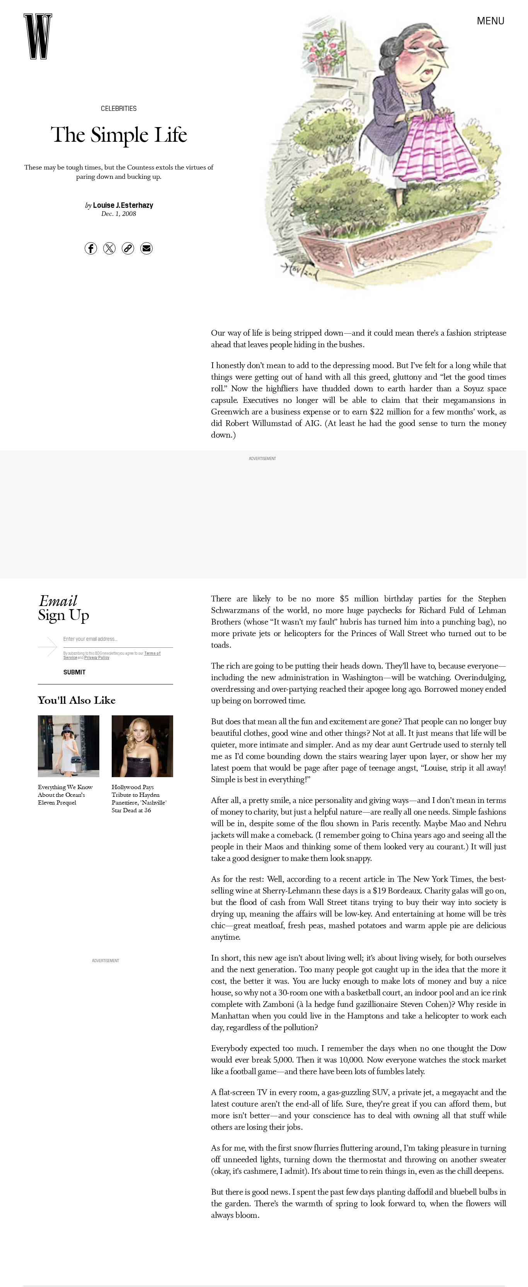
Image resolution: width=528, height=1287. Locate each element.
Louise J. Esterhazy (123, 204)
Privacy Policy (96, 657)
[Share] (91, 248)
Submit (74, 671)
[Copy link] (128, 248)
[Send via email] (146, 248)
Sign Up (63, 607)
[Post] (109, 248)
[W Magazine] (38, 36)
